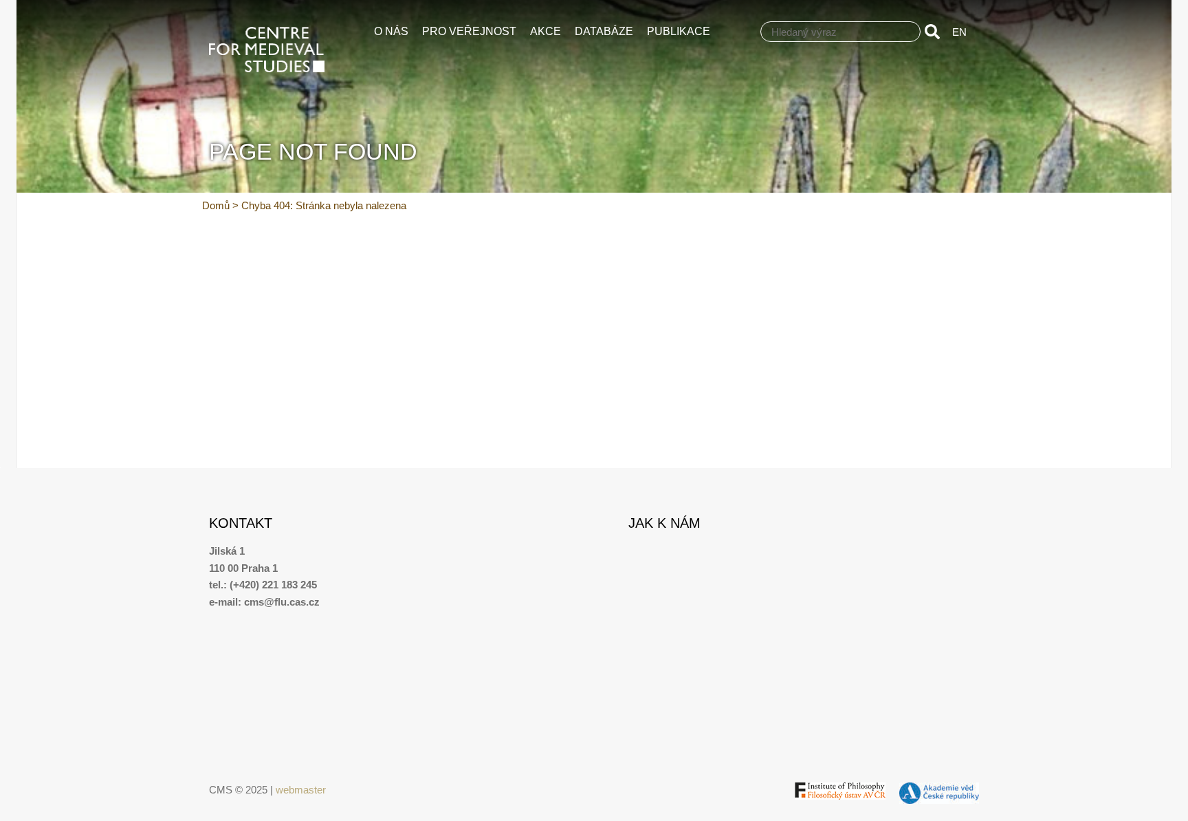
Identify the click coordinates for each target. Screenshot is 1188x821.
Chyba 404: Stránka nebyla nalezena (323, 205)
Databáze (604, 31)
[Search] (935, 31)
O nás (391, 31)
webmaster (301, 790)
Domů (216, 205)
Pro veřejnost (469, 31)
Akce (545, 31)
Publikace (678, 31)
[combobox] (840, 31)
